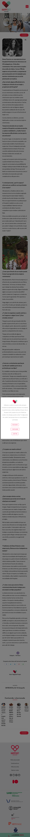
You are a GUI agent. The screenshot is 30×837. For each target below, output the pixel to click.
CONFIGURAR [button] (15, 429)
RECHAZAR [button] (15, 424)
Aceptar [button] (15, 433)
